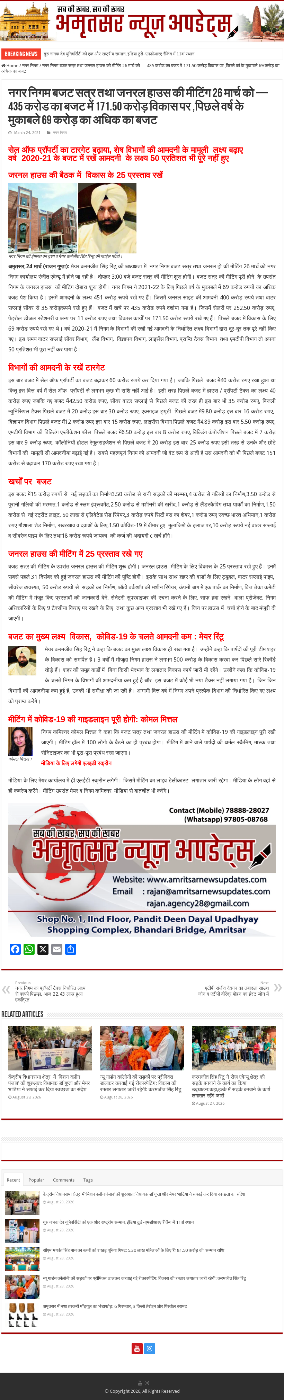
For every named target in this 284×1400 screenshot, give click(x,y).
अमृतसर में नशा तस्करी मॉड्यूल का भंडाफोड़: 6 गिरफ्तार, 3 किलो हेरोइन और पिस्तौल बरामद (115, 1306)
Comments (63, 1180)
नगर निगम (30, 65)
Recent (13, 1180)
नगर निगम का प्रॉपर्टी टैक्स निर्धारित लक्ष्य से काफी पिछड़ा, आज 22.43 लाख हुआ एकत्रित (50, 992)
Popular (36, 1180)
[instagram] (149, 1348)
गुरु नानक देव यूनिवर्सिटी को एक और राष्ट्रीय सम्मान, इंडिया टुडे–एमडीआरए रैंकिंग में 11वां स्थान (119, 53)
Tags (88, 1180)
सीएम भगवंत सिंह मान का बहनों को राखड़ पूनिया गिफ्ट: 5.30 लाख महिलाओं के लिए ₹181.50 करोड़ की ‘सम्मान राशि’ (133, 1250)
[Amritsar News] (142, 21)
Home (12, 65)
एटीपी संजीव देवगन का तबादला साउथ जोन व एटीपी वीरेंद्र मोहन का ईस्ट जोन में (233, 989)
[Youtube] (137, 1348)
